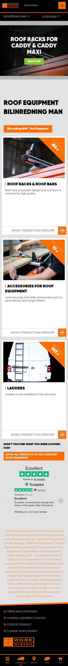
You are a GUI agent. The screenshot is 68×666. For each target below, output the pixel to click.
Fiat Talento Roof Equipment (38, 563)
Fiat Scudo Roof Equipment (38, 571)
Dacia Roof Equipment (48, 535)
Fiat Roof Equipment (49, 531)
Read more (34, 61)
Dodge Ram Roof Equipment (34, 596)
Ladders (16, 388)
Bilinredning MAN (17, 129)
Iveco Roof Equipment (17, 539)
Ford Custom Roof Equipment (25, 583)
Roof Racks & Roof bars (32, 184)
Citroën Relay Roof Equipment (41, 551)
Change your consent (22, 631)
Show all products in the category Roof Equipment (31, 456)
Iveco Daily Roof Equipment (41, 592)
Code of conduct (19, 624)
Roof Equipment (39, 129)
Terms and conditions (22, 611)
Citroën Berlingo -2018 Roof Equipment (28, 543)
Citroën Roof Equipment (20, 531)
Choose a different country (26, 618)
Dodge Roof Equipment (48, 539)
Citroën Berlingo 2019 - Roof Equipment (30, 555)
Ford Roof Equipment (18, 535)
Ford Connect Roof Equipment (41, 579)
